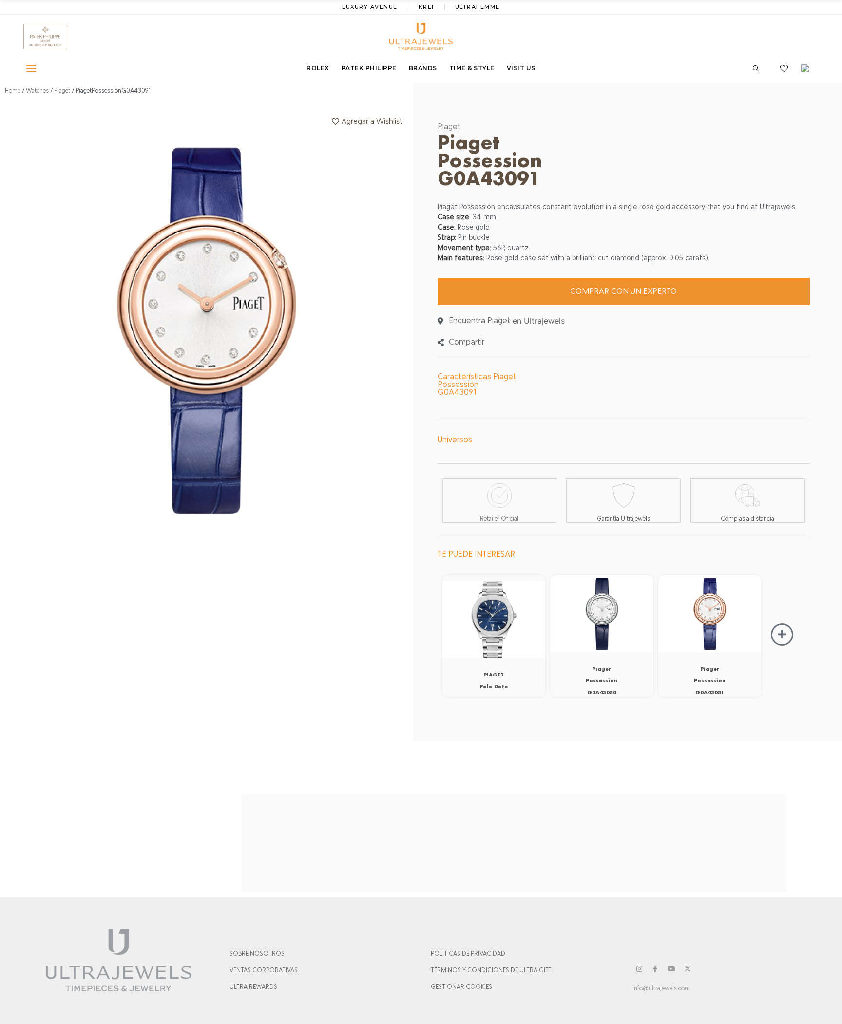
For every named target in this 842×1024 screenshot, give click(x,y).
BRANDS (423, 68)
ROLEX (317, 68)
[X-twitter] (687, 969)
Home (12, 90)
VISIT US (521, 68)
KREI (426, 6)
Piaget (62, 90)
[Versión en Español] (808, 68)
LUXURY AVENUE (370, 6)
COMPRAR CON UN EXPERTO (623, 291)
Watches (37, 90)
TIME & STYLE (472, 68)
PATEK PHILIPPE (369, 68)
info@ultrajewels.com (661, 988)
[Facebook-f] (655, 969)
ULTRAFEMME (477, 6)
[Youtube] (671, 969)
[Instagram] (639, 969)
